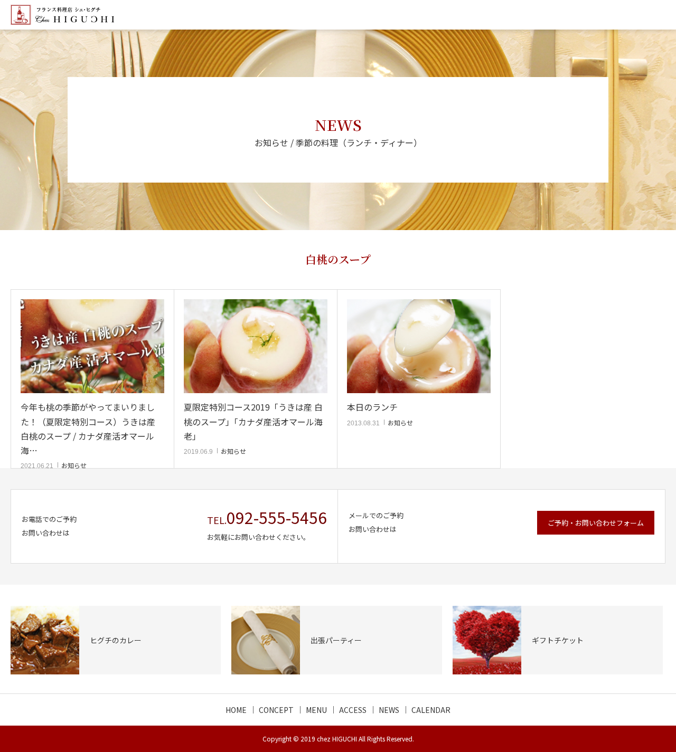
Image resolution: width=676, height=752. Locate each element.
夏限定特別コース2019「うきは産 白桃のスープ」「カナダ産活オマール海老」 (253, 421)
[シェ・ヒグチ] (62, 15)
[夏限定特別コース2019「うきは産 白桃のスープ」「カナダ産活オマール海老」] (255, 346)
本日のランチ (372, 407)
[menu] (661, 15)
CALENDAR (430, 709)
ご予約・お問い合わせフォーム (596, 523)
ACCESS (353, 709)
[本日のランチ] (419, 346)
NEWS (389, 709)
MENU (316, 709)
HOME (236, 709)
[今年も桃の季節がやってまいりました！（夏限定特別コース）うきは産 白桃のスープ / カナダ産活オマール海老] (92, 346)
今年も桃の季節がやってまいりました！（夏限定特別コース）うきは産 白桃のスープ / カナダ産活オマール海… (88, 428)
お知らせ (74, 465)
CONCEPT (276, 709)
